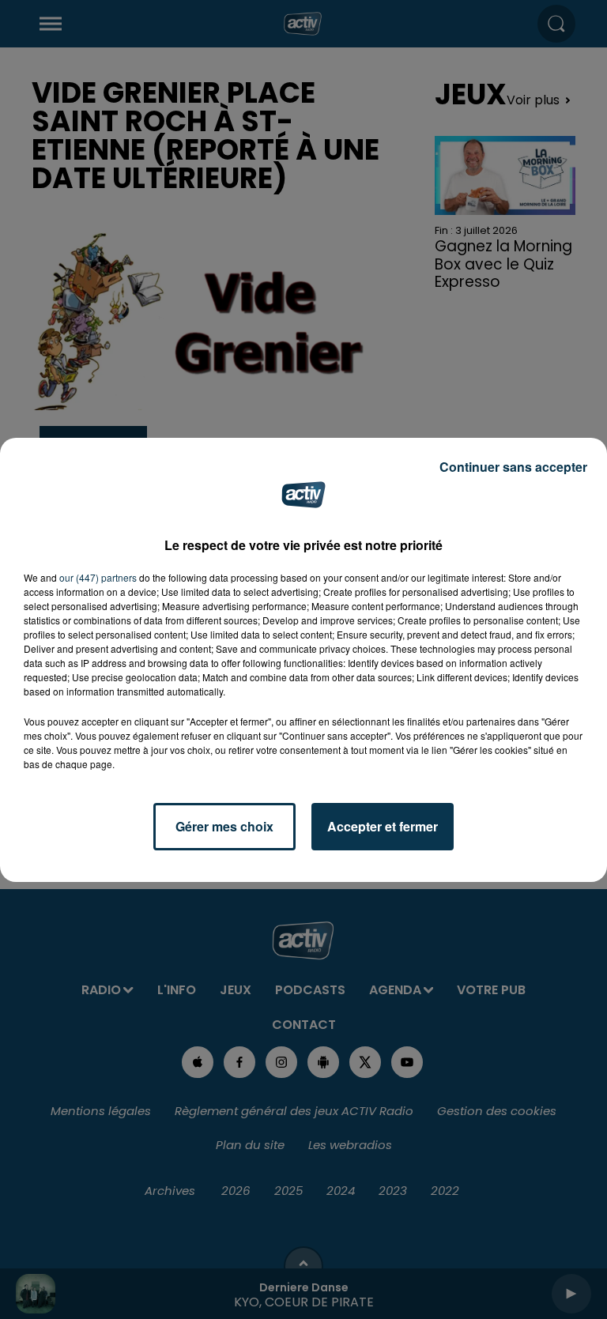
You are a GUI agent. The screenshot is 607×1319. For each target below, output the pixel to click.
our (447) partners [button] (98, 577)
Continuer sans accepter (513, 467)
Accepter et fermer (382, 826)
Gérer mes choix (224, 826)
